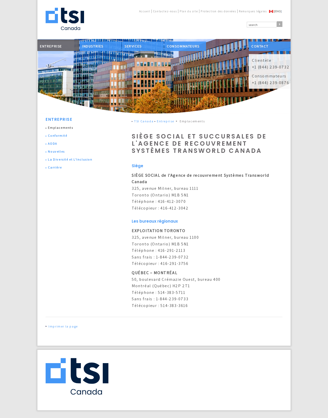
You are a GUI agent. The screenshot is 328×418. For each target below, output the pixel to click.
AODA (52, 143)
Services (133, 46)
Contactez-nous (165, 11)
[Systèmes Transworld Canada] (65, 19)
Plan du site (189, 11)
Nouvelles (56, 151)
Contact (259, 46)
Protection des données (218, 11)
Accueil (144, 11)
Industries (93, 46)
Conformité (57, 135)
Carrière (55, 167)
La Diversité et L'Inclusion (70, 159)
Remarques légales (253, 11)
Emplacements (60, 128)
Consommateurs (183, 46)
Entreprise (51, 46)
